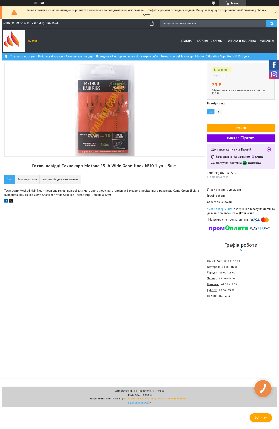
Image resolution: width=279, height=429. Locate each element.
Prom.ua (160, 390)
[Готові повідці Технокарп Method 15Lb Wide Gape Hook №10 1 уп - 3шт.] (222, 322)
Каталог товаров (209, 41)
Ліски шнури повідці (79, 56)
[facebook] (6, 201)
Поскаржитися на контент (139, 398)
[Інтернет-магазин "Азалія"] (14, 41)
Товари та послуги (22, 56)
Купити (241, 128)
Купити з (233, 138)
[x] (11, 201)
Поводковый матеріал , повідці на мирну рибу (127, 56)
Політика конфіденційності (173, 398)
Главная (187, 41)
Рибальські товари (50, 56)
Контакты (266, 41)
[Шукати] (271, 23)
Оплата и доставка (242, 41)
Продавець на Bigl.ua (140, 394)
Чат (264, 417)
